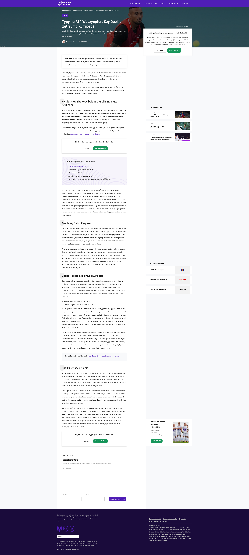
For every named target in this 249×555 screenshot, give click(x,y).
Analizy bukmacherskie (170, 519)
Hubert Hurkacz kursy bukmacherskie (157, 127)
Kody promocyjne (151, 3)
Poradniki (185, 3)
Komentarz (67, 468)
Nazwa (65, 495)
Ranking (162, 3)
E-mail (88, 495)
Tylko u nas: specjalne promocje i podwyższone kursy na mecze (161, 138)
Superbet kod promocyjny (158, 280)
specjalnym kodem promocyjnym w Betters (85, 134)
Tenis (85, 10)
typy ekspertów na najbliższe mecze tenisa (103, 356)
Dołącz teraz (157, 441)
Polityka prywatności (160, 521)
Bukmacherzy (173, 3)
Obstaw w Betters (174, 50)
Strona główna (66, 10)
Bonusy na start (135, 3)
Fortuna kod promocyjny (158, 290)
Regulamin (182, 519)
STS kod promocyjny (157, 270)
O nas (150, 521)
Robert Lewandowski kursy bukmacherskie (159, 115)
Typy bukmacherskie (77, 10)
